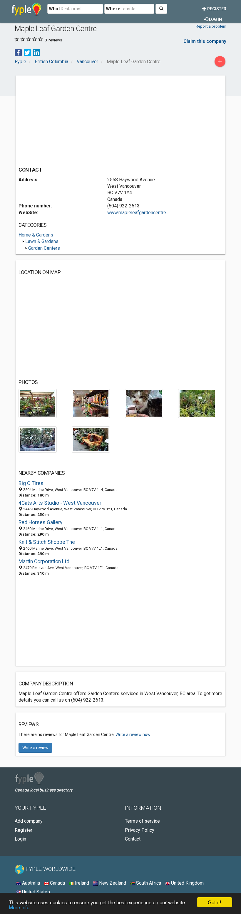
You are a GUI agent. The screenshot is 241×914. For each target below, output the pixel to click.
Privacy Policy (139, 830)
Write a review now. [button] (133, 734)
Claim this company (204, 41)
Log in (215, 19)
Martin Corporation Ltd (44, 561)
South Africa (148, 883)
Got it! (214, 902)
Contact (132, 839)
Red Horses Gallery (40, 522)
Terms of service (142, 821)
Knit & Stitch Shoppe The (47, 542)
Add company (29, 821)
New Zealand (112, 883)
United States (35, 892)
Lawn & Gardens (41, 241)
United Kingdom (187, 883)
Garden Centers (44, 248)
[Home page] (26, 8)
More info (19, 907)
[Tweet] (27, 52)
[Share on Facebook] (18, 52)
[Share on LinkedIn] (36, 52)
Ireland (81, 883)
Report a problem (211, 26)
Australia (30, 883)
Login (20, 839)
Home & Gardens (36, 235)
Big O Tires (31, 483)
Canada (57, 883)
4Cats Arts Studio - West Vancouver (60, 503)
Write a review (35, 747)
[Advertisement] (68, 119)
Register (216, 8)
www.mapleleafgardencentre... (138, 212)
